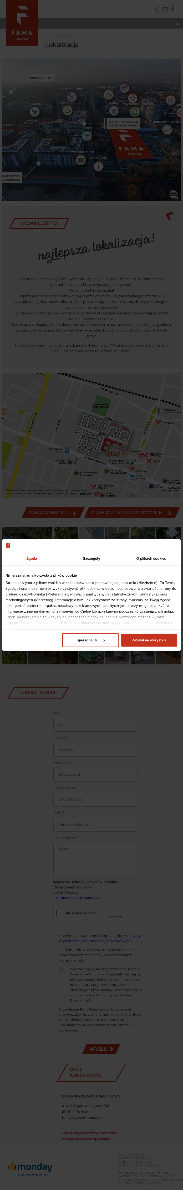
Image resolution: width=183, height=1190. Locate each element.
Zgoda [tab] (31, 558)
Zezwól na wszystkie (149, 640)
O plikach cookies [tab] (151, 558)
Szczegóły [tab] (91, 558)
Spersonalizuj (87, 640)
